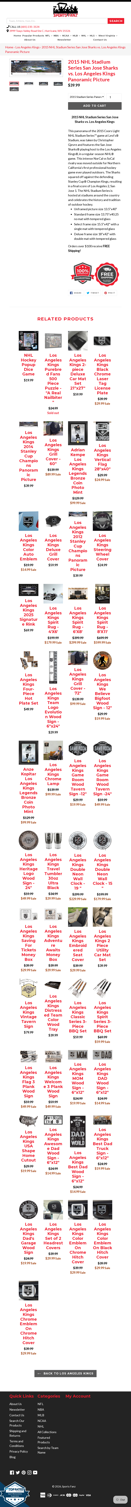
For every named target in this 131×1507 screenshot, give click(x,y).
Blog (12, 1457)
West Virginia (108, 35)
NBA (58, 35)
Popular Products (33, 35)
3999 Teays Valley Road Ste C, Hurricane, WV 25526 (39, 30)
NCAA (67, 35)
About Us (29, 39)
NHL (85, 35)
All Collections (47, 1432)
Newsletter (64, 39)
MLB (77, 35)
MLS (94, 35)
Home (17, 35)
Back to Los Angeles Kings (68, 1373)
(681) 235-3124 (30, 26)
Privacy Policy (18, 1451)
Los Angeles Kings (27, 47)
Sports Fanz (69, 1486)
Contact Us (100, 39)
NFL (49, 35)
